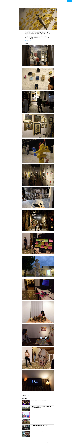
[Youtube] (54, 442)
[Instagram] (47, 442)
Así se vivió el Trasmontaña (35, 419)
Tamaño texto (24, 395)
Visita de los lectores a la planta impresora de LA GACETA (39, 425)
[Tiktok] (52, 442)
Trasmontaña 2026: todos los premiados (36, 412)
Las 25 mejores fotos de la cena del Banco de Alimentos (39, 400)
